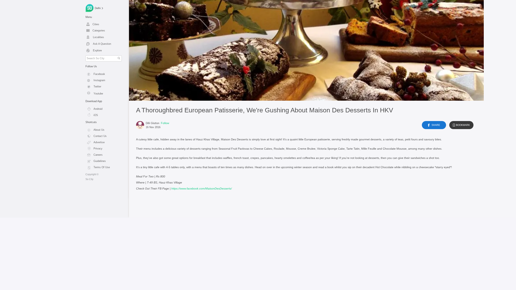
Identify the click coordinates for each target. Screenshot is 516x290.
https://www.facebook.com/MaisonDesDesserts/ (201, 188)
